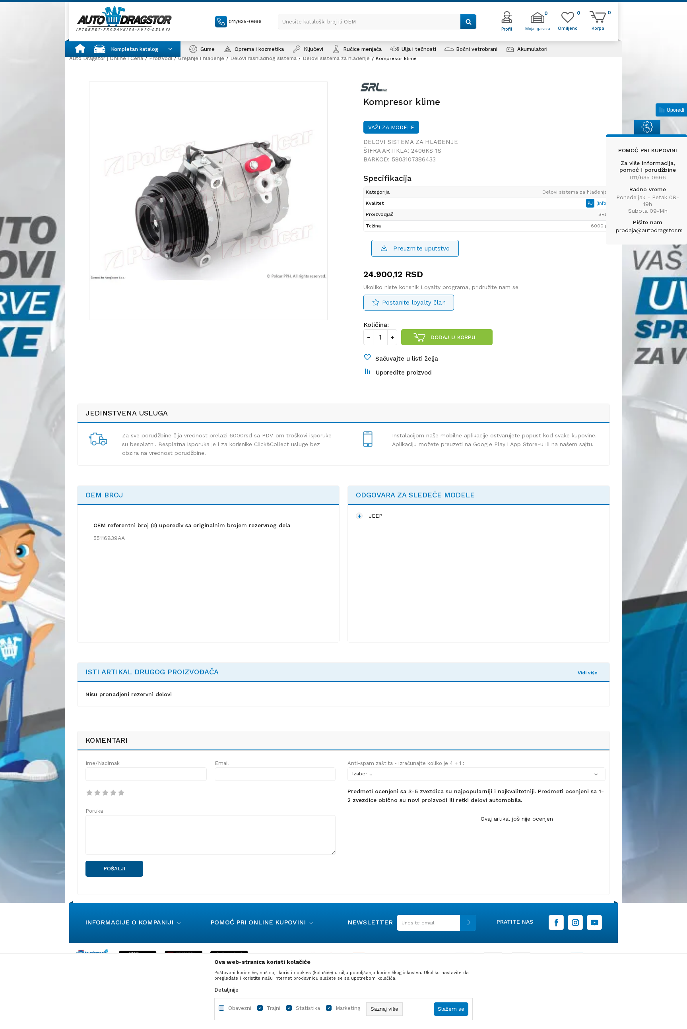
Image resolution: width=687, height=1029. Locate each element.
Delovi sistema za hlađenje (336, 58)
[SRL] (375, 88)
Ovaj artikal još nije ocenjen (517, 818)
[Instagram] (575, 922)
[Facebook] (556, 922)
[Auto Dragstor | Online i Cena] (124, 18)
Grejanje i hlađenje (201, 58)
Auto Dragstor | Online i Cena (106, 58)
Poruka (94, 811)
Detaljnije (226, 989)
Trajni (273, 1008)
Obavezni (239, 1008)
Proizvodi (160, 58)
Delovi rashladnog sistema (263, 58)
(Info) (601, 203)
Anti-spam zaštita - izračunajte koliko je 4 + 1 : (405, 763)
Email (222, 763)
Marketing (348, 1008)
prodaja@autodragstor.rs (649, 230)
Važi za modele (391, 127)
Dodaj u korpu (453, 337)
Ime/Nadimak (102, 763)
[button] (377, 21)
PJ (591, 203)
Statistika (308, 1008)
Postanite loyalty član (414, 302)
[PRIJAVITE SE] (434, 926)
